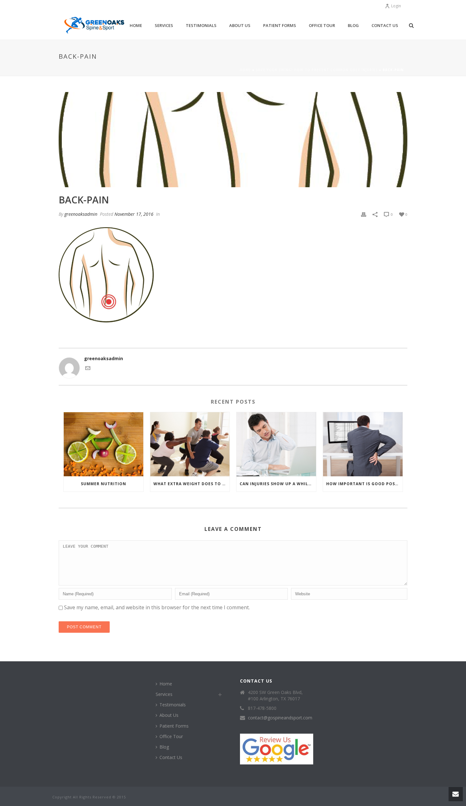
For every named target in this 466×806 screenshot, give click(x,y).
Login (396, 6)
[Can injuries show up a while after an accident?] (276, 444)
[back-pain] (233, 139)
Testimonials (201, 25)
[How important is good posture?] (363, 444)
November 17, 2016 (133, 214)
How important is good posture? (364, 483)
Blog (353, 25)
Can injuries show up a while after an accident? (278, 483)
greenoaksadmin (80, 214)
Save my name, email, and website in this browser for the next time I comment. (157, 607)
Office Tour (322, 25)
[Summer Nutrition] (103, 444)
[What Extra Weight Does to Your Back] (190, 444)
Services (164, 25)
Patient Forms (279, 25)
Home (136, 25)
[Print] (363, 214)
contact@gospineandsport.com (280, 718)
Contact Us (385, 25)
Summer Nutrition (103, 483)
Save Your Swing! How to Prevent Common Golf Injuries (317, 70)
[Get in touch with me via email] (87, 369)
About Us (239, 25)
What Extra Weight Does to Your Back (191, 483)
